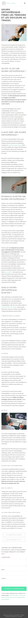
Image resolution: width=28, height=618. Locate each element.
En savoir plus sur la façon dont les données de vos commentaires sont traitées (13, 597)
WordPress (17, 615)
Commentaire (6, 557)
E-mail (3, 578)
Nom (3, 569)
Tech (3, 23)
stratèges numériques (15, 145)
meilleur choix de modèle (9, 307)
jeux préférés (9, 272)
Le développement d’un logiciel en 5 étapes (15, 539)
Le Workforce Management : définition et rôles (16, 535)
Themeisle (19, 616)
